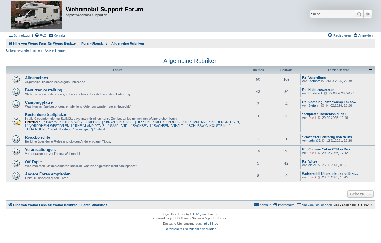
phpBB (174, 218)
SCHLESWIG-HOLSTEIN (207, 125)
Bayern (51, 122)
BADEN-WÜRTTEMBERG (81, 122)
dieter (312, 165)
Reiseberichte (37, 137)
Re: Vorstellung (314, 77)
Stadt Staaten (60, 129)
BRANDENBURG (118, 122)
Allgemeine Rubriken (190, 60)
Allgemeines (36, 78)
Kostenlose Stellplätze (45, 114)
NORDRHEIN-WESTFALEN (49, 125)
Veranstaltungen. (40, 149)
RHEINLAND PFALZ (89, 125)
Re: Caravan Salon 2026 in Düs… (327, 149)
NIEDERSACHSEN (225, 122)
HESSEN (143, 122)
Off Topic (33, 162)
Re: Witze (309, 161)
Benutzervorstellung (43, 90)
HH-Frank (315, 93)
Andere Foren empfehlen (48, 174)
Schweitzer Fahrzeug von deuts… (328, 137)
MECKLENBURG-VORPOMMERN (180, 122)
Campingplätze (39, 102)
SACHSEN (140, 125)
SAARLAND (118, 125)
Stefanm (314, 81)
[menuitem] (40, 35)
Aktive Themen (55, 50)
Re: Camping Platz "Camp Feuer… (329, 102)
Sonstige (81, 129)
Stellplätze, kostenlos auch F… (326, 114)
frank (312, 117)
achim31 (314, 140)
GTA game (200, 214)
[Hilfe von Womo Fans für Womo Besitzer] (36, 15)
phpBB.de (211, 223)
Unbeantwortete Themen (24, 50)
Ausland (99, 129)
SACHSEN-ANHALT (168, 125)
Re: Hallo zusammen (318, 89)
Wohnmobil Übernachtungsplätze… (330, 173)
